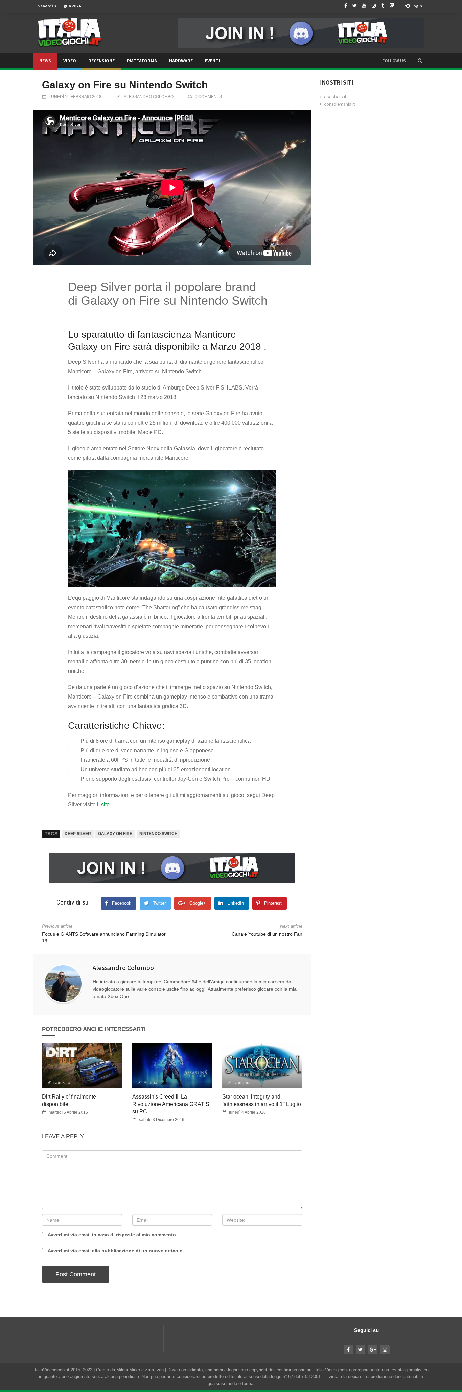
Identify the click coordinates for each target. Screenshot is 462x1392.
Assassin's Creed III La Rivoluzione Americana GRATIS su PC (170, 1104)
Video (69, 60)
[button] (420, 60)
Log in (416, 5)
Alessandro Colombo (149, 96)
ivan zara (61, 1082)
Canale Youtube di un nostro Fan (267, 934)
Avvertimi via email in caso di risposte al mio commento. (112, 1234)
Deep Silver (78, 833)
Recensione (101, 60)
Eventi (212, 60)
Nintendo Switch (158, 833)
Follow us (394, 60)
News (45, 60)
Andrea (150, 1082)
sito (105, 804)
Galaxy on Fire (115, 833)
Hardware (181, 60)
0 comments (208, 96)
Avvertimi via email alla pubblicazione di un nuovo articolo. (116, 1250)
